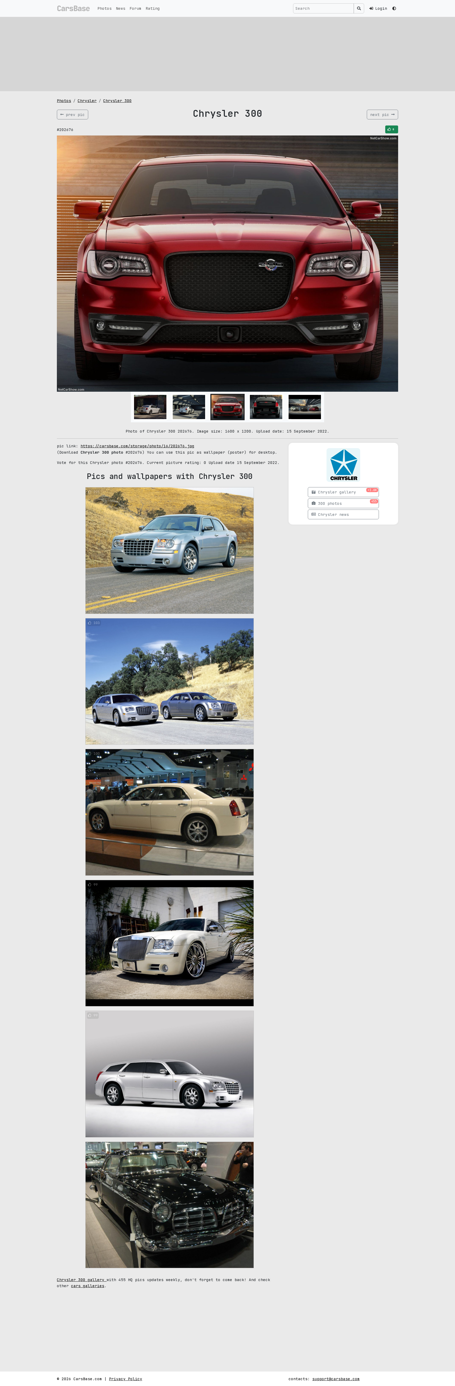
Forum (135, 8)
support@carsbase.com (336, 1378)
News (120, 8)
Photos (104, 8)
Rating (153, 8)
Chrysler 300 (117, 100)
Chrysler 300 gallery (82, 1279)
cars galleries (87, 1285)
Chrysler (87, 100)
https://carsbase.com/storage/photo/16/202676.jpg (137, 445)
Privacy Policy (125, 1378)
